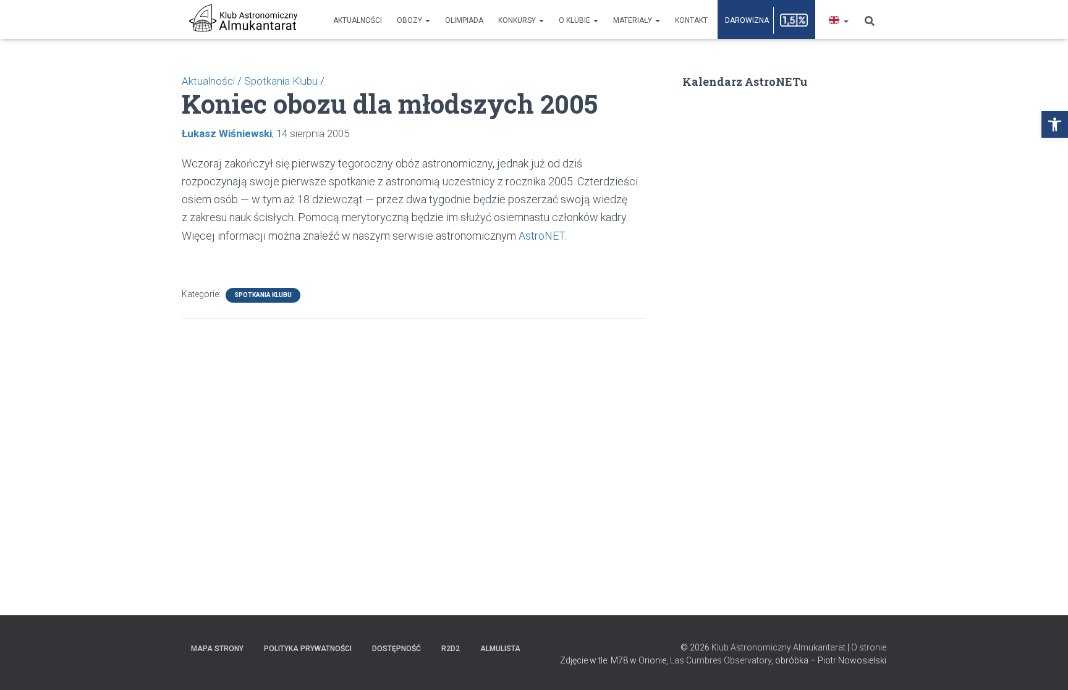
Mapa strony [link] (217, 648)
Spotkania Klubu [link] (263, 295)
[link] (1054, 124)
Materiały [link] (633, 20)
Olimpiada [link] (464, 20)
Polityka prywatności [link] (308, 648)
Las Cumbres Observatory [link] (720, 660)
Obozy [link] (410, 20)
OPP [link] (794, 20)
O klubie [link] (575, 20)
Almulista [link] (500, 648)
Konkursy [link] (518, 20)
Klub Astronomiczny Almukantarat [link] (778, 647)
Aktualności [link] (357, 20)
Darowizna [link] (747, 20)
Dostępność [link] (396, 648)
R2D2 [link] (450, 648)
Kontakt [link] (691, 20)
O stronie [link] (868, 647)
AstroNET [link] (541, 235)
